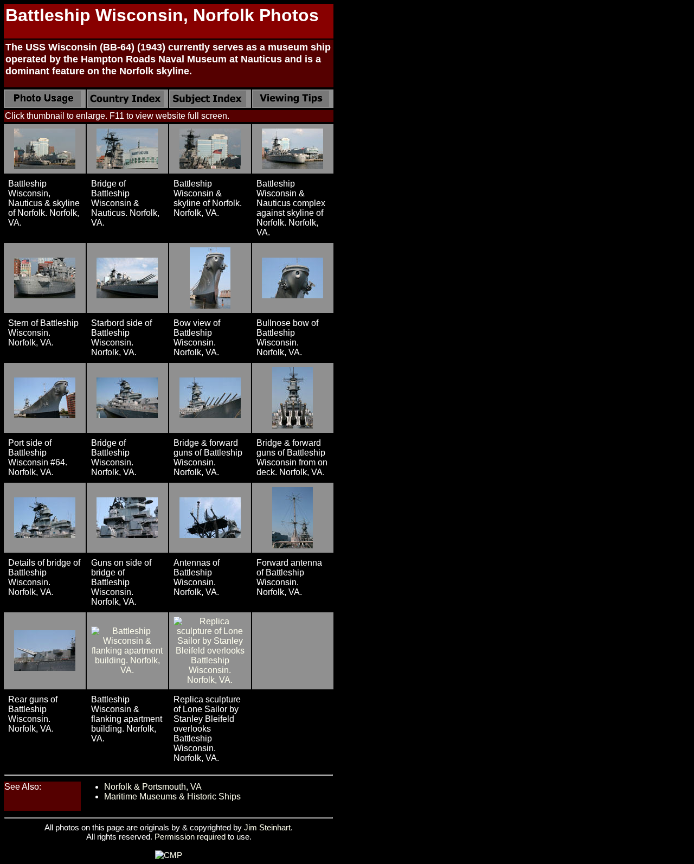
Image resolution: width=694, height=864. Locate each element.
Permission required (190, 836)
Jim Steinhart (267, 827)
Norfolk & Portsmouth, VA (153, 786)
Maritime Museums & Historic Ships (172, 796)
